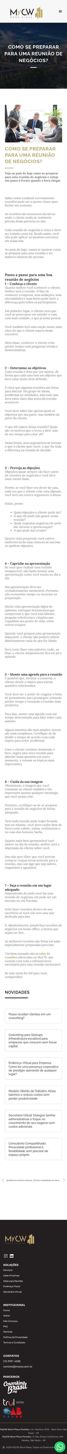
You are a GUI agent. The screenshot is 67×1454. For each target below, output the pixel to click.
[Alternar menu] (60, 11)
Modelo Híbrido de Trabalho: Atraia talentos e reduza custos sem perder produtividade (32, 1094)
